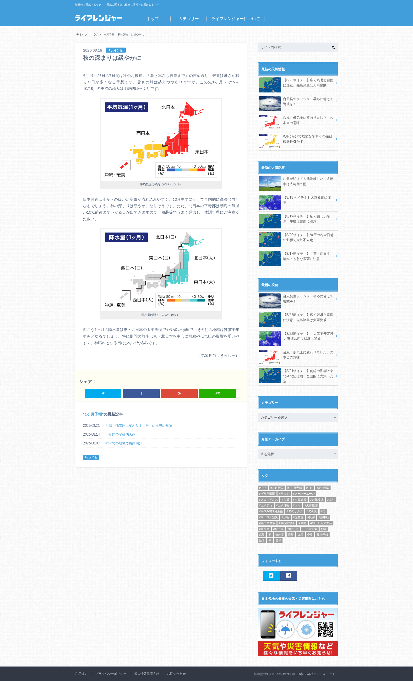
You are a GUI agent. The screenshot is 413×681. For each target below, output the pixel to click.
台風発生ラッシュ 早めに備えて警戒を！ (308, 101)
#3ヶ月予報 (294, 488)
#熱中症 (324, 517)
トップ (153, 18)
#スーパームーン (304, 493)
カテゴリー (189, 18)
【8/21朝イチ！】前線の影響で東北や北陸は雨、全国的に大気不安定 (308, 376)
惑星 (262, 534)
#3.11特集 (276, 488)
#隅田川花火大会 (321, 523)
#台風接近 (316, 499)
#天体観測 (311, 505)
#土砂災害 (282, 505)
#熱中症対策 (267, 523)
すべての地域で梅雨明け (123, 443)
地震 (324, 529)
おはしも (293, 529)
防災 (262, 540)
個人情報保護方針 (146, 674)
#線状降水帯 (287, 523)
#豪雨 (302, 523)
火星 (300, 534)
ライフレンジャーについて (235, 18)
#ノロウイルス (268, 499)
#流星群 (298, 517)
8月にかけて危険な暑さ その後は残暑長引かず (307, 138)
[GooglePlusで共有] (179, 393)
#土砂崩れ (265, 505)
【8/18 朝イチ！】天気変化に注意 (307, 200)
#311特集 (323, 488)
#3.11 (262, 488)
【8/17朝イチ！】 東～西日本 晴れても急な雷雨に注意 (306, 256)
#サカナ (284, 493)
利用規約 (81, 674)
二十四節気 (310, 529)
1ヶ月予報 (93, 414)
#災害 (311, 517)
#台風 (285, 499)
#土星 (331, 499)
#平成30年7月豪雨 (271, 511)
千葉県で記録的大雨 (120, 434)
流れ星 (279, 534)
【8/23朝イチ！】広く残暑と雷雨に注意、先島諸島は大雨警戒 (308, 82)
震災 (278, 540)
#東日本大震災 (268, 517)
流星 (291, 534)
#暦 (323, 511)
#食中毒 (278, 529)
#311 (309, 488)
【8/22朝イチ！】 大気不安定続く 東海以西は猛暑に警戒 (308, 336)
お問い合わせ (176, 674)
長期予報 (322, 534)
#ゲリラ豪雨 (267, 493)
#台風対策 (299, 499)
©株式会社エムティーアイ (317, 674)
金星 (310, 534)
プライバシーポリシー (110, 674)
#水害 (285, 517)
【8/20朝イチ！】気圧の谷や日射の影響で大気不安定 (308, 237)
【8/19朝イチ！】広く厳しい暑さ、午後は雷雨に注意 (306, 218)
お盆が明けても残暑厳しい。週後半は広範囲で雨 (308, 181)
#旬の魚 (312, 511)
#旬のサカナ (295, 511)
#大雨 (296, 505)
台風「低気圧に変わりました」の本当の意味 (138, 425)
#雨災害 (264, 529)
